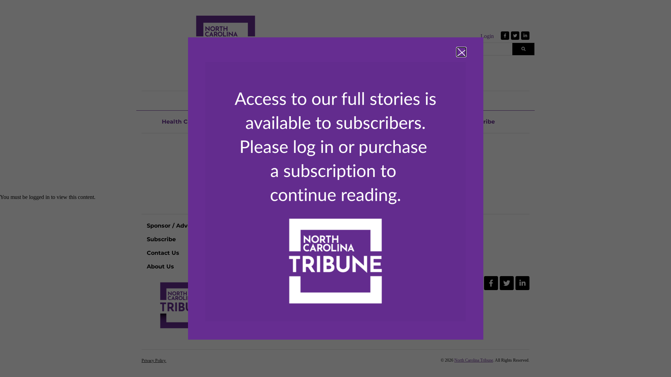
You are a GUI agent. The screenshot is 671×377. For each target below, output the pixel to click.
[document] (335, 188)
